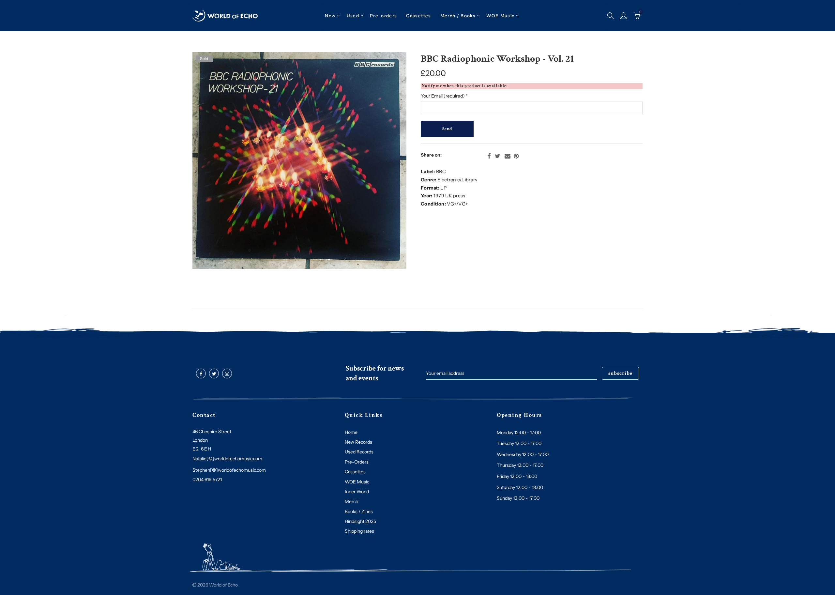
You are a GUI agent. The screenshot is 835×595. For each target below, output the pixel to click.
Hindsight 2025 (360, 521)
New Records (358, 442)
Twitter (497, 156)
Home (351, 432)
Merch (351, 501)
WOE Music (500, 15)
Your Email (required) (444, 96)
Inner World (357, 492)
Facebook (489, 156)
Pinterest (516, 156)
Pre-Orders (357, 462)
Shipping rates (359, 531)
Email (507, 156)
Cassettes (355, 472)
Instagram (227, 374)
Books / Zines (359, 511)
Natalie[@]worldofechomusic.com (227, 459)
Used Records (359, 452)
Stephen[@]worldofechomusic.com (229, 470)
